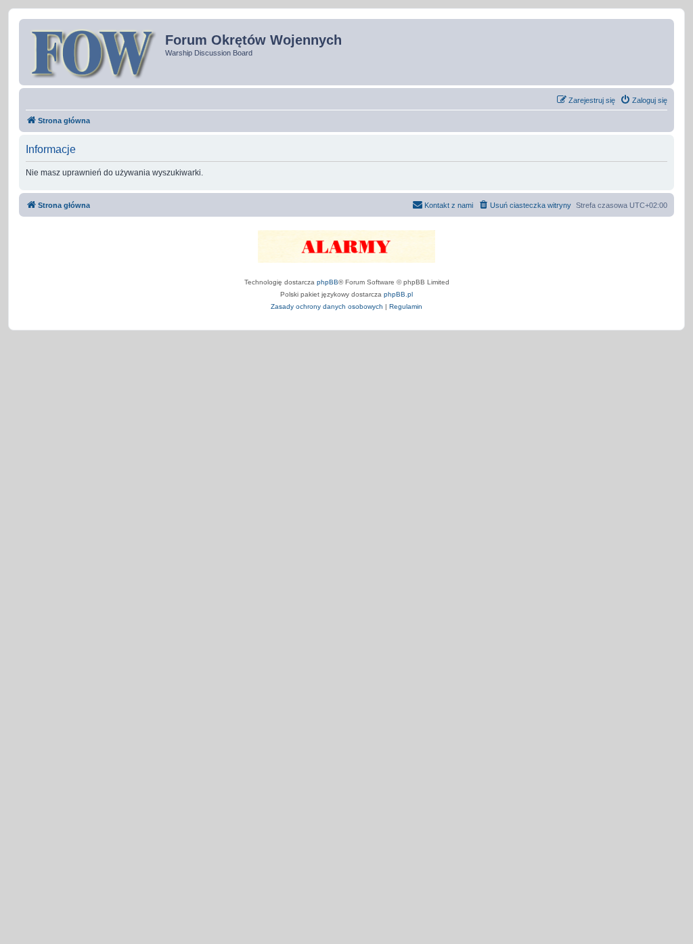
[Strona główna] (93, 52)
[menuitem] (643, 100)
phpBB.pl (398, 294)
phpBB (327, 282)
